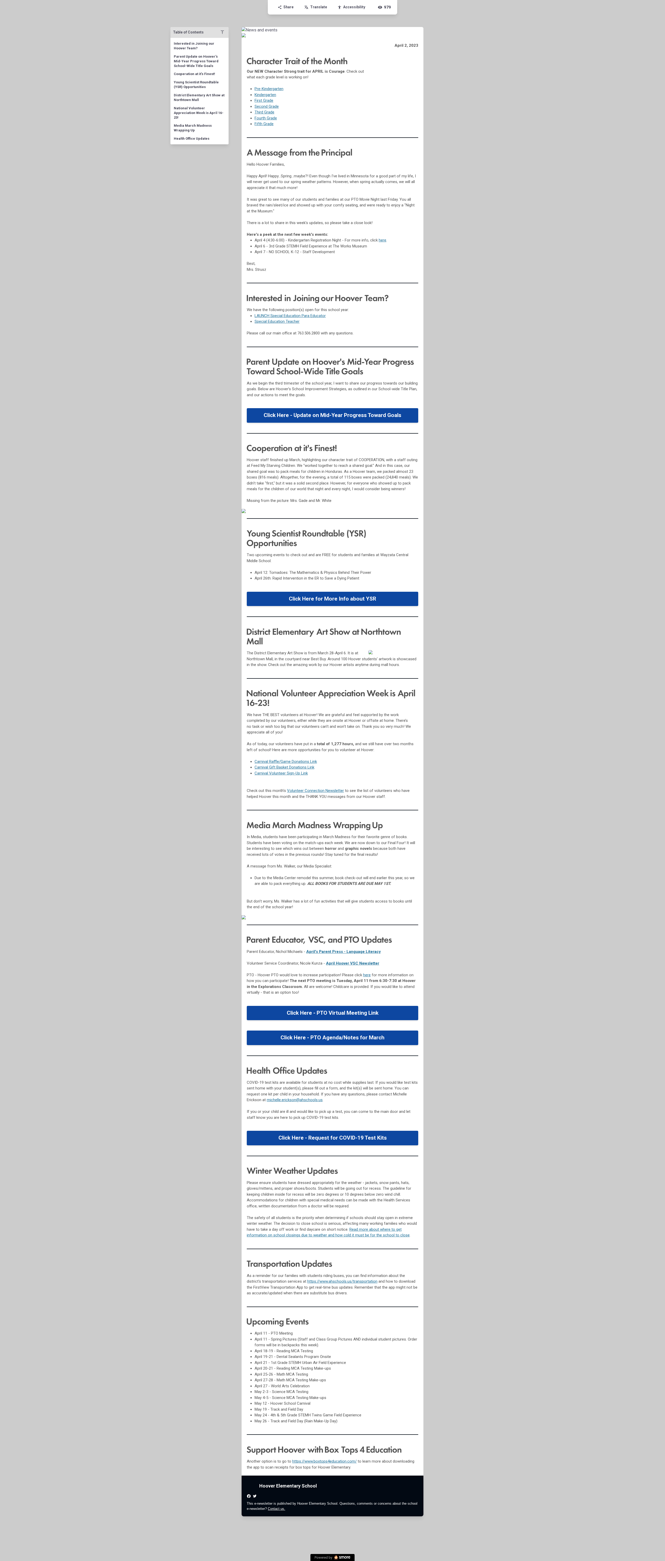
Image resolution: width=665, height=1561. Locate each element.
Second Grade (267, 106)
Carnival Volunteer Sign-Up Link (281, 773)
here (382, 240)
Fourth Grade (266, 118)
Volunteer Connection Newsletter (315, 790)
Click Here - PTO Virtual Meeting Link (332, 1013)
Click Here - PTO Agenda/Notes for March (332, 1037)
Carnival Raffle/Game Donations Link (286, 761)
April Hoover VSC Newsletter (352, 963)
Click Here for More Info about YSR (332, 599)
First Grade (264, 100)
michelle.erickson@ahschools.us (295, 1100)
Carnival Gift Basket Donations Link (284, 767)
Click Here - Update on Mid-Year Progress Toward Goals (332, 415)
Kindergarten (265, 94)
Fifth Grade (264, 124)
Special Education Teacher (277, 321)
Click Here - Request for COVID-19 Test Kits (332, 1138)
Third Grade (264, 112)
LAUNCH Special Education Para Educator (290, 315)
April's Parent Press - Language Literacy (343, 951)
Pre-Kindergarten (269, 88)
